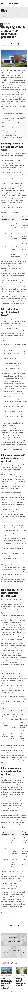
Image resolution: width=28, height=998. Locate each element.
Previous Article (14, 937)
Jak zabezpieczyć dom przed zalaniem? (14, 953)
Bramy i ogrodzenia (7, 23)
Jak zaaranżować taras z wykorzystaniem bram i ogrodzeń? (13, 136)
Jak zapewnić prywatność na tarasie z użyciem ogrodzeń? (14, 128)
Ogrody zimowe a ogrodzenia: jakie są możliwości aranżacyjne (14, 940)
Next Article (13, 950)
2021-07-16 (3, 40)
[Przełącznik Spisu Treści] (23, 116)
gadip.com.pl (12, 40)
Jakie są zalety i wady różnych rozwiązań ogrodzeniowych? (12, 132)
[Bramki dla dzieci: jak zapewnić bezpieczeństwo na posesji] (21, 970)
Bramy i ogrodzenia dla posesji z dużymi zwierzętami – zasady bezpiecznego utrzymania (6, 983)
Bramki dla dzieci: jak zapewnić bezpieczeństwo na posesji (21, 981)
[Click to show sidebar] (1, 25)
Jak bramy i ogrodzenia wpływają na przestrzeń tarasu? (13, 119)
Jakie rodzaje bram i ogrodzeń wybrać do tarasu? (14, 124)
